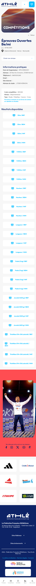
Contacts (31, 558)
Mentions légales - (22, 558)
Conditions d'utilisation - (9, 558)
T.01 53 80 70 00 (7, 527)
